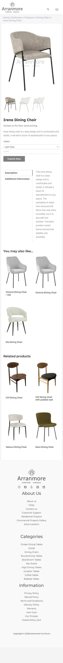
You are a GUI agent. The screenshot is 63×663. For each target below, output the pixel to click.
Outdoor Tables (31, 571)
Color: (7, 141)
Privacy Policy (31, 593)
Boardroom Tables (31, 559)
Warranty (31, 608)
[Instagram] (19, 487)
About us (31, 501)
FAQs (31, 505)
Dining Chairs (31, 552)
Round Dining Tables (31, 556)
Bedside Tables (31, 579)
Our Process (31, 616)
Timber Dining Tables (31, 544)
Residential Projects (31, 516)
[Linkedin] (43, 487)
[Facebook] (25, 487)
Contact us (31, 509)
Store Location (31, 524)
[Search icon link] (48, 9)
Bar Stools (31, 563)
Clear (6, 151)
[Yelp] (31, 487)
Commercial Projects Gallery (31, 520)
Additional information (17, 179)
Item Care (32, 612)
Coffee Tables (31, 575)
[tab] (18, 173)
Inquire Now (14, 158)
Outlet (31, 548)
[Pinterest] (37, 487)
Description (11, 172)
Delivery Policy (31, 604)
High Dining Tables (31, 567)
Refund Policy (31, 597)
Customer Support (31, 512)
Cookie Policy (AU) (31, 620)
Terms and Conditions (31, 600)
